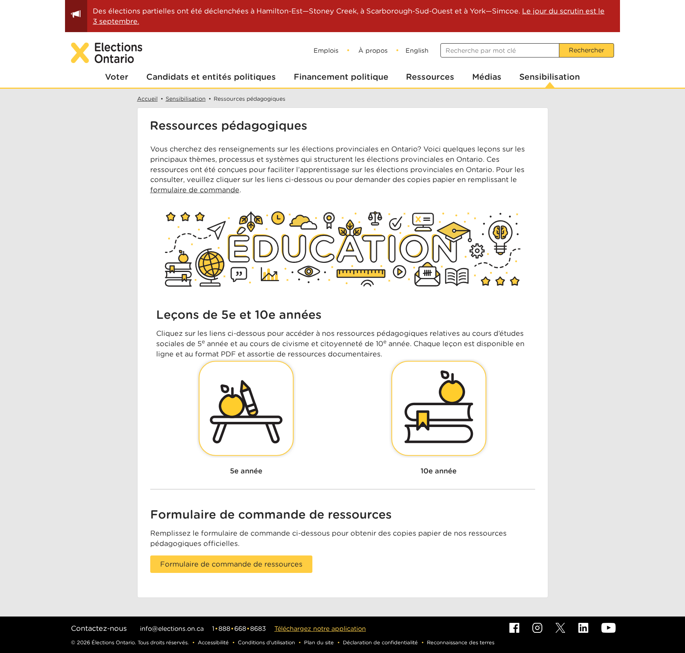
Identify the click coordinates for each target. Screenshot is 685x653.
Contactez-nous (99, 628)
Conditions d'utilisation (266, 642)
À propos (373, 50)
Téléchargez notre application (320, 628)
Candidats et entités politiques (211, 77)
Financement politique (341, 77)
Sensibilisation (549, 77)
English (417, 50)
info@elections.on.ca (172, 628)
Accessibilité (213, 642)
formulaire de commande (194, 190)
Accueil (147, 99)
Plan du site (319, 642)
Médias (486, 77)
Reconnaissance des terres (460, 642)
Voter (116, 77)
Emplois (326, 50)
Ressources (430, 77)
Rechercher (586, 50)
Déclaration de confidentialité (380, 642)
